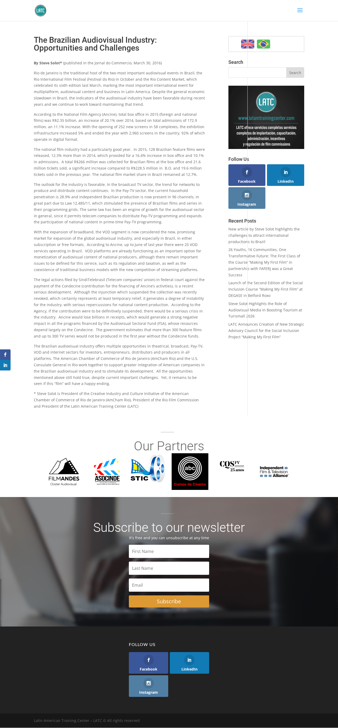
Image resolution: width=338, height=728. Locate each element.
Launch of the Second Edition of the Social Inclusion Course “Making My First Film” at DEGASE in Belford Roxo (265, 289)
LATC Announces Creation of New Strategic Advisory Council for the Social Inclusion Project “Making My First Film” (266, 330)
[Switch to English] (248, 44)
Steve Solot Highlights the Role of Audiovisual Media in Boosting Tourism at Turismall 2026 (265, 310)
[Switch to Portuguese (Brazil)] (263, 44)
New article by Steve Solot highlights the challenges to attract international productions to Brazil (264, 235)
